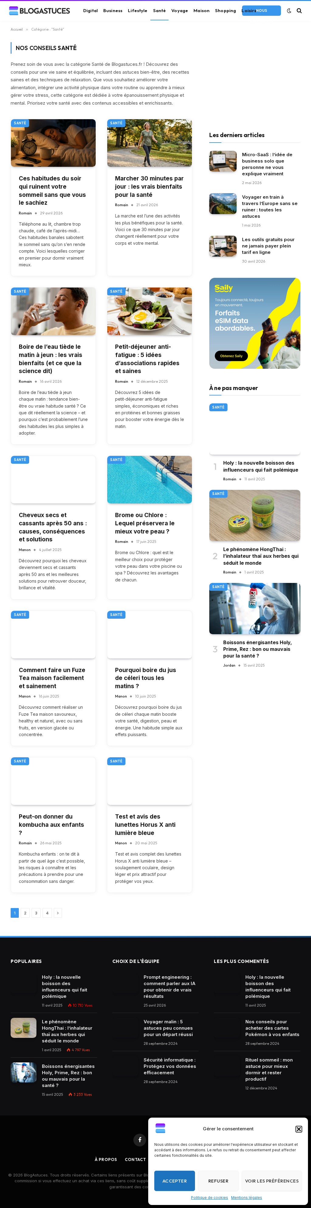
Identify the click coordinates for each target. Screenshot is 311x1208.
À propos (106, 1159)
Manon (25, 549)
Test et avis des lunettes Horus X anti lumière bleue (145, 824)
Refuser (218, 1181)
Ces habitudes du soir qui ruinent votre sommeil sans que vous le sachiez (52, 190)
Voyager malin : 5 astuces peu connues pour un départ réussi (168, 1028)
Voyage (179, 10)
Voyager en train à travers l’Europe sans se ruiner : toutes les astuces (270, 206)
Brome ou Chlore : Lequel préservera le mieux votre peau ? (145, 523)
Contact (135, 1159)
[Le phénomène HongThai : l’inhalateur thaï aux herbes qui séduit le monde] (254, 515)
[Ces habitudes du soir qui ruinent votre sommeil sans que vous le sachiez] (53, 143)
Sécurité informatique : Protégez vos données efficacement (170, 1066)
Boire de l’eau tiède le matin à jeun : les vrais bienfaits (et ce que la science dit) (50, 359)
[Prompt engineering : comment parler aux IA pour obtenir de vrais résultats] (125, 983)
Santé (159, 10)
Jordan (229, 665)
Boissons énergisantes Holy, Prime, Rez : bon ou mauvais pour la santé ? (257, 649)
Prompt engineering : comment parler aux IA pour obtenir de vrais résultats (170, 986)
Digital (90, 10)
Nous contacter (261, 12)
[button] (299, 1129)
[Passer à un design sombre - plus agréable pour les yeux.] (289, 10)
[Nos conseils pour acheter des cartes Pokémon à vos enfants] (227, 1028)
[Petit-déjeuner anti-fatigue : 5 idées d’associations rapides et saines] (149, 311)
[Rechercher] (299, 11)
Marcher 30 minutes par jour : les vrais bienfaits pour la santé (149, 186)
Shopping (225, 10)
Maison (201, 10)
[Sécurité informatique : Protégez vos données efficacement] (125, 1066)
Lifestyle (137, 10)
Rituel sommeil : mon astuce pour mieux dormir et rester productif (269, 1069)
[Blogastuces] (39, 10)
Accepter (174, 1181)
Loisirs (248, 10)
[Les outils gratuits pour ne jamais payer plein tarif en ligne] (223, 246)
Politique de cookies (209, 1197)
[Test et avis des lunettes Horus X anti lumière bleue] (149, 781)
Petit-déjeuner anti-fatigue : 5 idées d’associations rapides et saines (147, 359)
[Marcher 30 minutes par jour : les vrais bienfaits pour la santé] (149, 143)
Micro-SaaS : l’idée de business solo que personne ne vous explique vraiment (267, 164)
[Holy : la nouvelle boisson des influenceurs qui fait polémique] (254, 429)
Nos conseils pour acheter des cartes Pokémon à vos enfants (272, 1028)
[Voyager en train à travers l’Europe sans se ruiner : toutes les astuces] (223, 203)
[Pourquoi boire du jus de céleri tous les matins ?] (149, 634)
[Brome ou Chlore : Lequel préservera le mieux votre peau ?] (149, 479)
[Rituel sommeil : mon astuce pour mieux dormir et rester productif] (227, 1066)
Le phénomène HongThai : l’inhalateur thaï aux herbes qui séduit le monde (261, 556)
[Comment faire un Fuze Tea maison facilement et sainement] (53, 634)
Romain (25, 213)
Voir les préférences (272, 1181)
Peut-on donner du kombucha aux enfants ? (51, 824)
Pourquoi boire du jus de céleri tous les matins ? (145, 678)
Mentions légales (246, 1197)
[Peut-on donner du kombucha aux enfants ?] (53, 781)
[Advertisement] (254, 80)
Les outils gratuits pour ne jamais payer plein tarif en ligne (268, 246)
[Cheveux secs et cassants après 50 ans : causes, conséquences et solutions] (53, 479)
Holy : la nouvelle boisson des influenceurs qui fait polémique (260, 466)
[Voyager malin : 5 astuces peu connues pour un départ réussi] (125, 1028)
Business (112, 10)
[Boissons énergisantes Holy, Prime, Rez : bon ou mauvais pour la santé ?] (254, 608)
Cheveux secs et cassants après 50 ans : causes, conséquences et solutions (53, 527)
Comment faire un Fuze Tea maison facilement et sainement (52, 678)
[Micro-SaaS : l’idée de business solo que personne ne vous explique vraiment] (223, 161)
